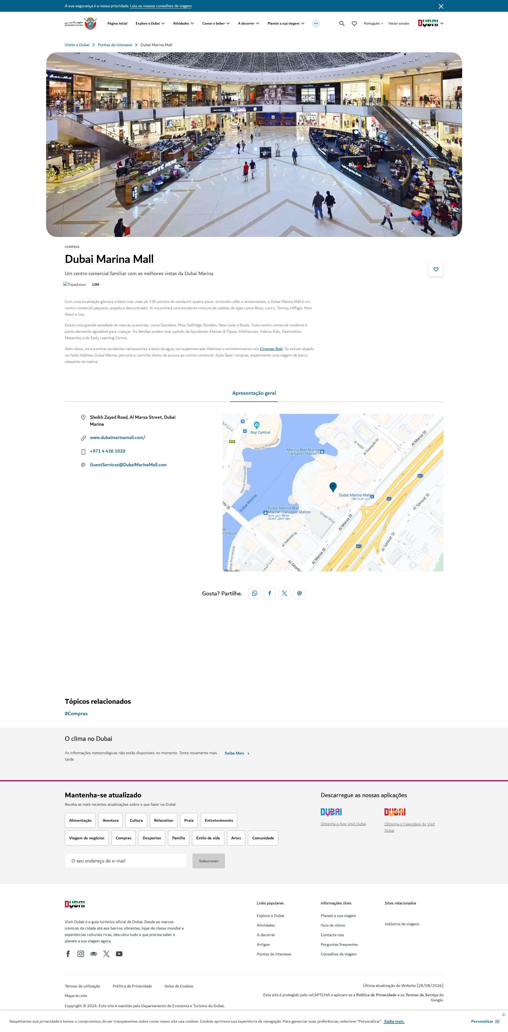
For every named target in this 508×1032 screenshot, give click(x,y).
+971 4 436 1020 (107, 451)
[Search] (342, 23)
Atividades (181, 23)
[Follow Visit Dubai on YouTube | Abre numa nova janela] (119, 954)
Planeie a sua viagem (283, 23)
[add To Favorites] (436, 269)
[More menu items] (316, 23)
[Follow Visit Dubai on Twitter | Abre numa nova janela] (106, 954)
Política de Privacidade (376, 994)
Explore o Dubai (148, 23)
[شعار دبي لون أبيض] (75, 905)
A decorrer (246, 23)
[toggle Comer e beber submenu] (228, 23)
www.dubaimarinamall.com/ (117, 437)
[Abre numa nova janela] (269, 593)
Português (372, 23)
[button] (485, 1021)
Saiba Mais (234, 753)
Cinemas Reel (271, 348)
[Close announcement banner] (441, 6)
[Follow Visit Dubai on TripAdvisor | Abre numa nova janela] (93, 954)
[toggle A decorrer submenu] (257, 23)
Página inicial (117, 23)
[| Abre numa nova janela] (81, 954)
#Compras (76, 713)
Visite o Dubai (77, 45)
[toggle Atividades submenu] (192, 23)
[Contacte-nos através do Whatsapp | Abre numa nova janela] (255, 593)
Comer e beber (213, 23)
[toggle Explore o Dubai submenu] (163, 23)
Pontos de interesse (115, 45)
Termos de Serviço (422, 994)
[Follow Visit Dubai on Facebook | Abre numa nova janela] (68, 954)
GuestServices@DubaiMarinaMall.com (128, 464)
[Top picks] (354, 23)
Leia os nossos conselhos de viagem (160, 5)
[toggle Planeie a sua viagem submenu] (302, 23)
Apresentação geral (254, 393)
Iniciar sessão (399, 23)
